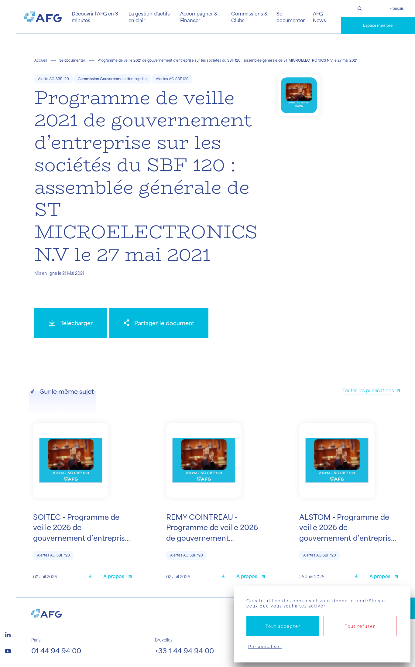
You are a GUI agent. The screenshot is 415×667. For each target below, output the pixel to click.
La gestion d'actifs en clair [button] (149, 16)
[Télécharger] (92, 577)
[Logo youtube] (8, 650)
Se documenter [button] (290, 16)
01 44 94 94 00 (56, 650)
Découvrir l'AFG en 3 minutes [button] (95, 16)
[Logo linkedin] (8, 634)
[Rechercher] (359, 8)
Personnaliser (265, 646)
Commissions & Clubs (249, 16)
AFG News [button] (319, 16)
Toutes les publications (368, 390)
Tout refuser (360, 626)
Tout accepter (283, 626)
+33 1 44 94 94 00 (184, 650)
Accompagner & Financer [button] (198, 16)
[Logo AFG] (43, 17)
